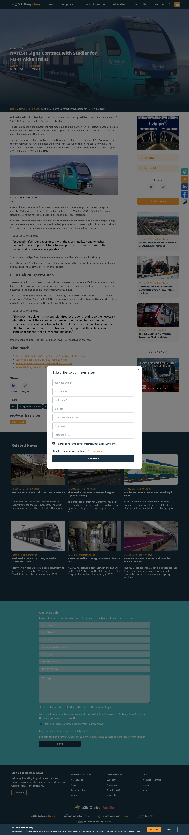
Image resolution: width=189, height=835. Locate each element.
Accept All (154, 829)
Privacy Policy (94, 451)
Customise (170, 829)
